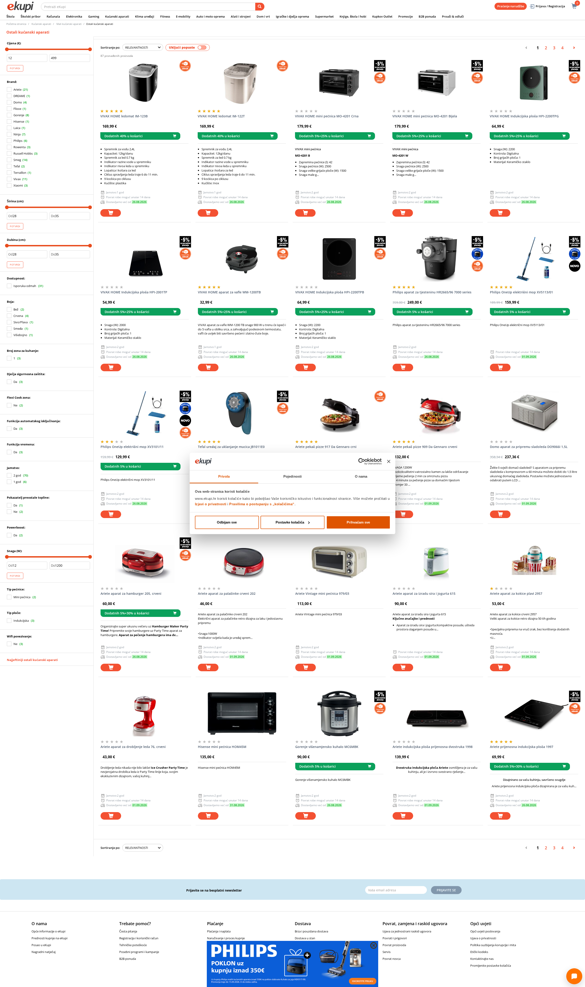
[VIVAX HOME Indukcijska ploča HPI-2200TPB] (339, 259)
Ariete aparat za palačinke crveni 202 (226, 593)
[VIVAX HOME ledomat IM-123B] (144, 83)
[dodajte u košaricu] (110, 213)
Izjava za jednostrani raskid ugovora (407, 931)
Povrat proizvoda (394, 945)
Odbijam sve (227, 522)
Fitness (165, 16)
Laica (16, 128)
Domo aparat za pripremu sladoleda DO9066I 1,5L (529, 447)
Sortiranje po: (110, 47)
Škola (10, 16)
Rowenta (19, 147)
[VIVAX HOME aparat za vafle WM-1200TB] (242, 259)
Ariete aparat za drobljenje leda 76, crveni (133, 747)
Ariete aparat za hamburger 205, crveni (131, 593)
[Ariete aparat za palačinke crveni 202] (242, 560)
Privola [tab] (224, 476)
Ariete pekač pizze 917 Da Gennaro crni (325, 447)
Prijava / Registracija (550, 6)
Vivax (17, 179)
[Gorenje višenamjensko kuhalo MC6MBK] (339, 713)
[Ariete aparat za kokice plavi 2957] (534, 560)
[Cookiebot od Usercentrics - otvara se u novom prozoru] (362, 461)
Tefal (16, 166)
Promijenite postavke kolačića (490, 965)
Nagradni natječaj (44, 952)
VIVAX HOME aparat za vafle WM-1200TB (229, 292)
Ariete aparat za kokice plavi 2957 (516, 593)
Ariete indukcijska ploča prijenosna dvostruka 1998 (433, 747)
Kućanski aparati (117, 16)
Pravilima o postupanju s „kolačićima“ (262, 504)
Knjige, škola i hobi (353, 16)
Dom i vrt (263, 16)
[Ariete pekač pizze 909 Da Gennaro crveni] (436, 413)
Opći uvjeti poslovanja (485, 931)
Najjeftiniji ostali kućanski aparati (32, 660)
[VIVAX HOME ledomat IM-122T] (241, 83)
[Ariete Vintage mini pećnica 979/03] (339, 560)
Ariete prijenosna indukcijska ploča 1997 (521, 747)
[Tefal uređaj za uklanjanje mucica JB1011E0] (242, 413)
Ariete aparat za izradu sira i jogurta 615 (424, 593)
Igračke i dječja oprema (292, 16)
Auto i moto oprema (210, 16)
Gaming (93, 16)
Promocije (405, 16)
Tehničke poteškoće (133, 945)
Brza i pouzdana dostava (311, 931)
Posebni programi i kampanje (139, 952)
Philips (17, 141)
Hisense (18, 121)
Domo (17, 102)
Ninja (17, 134)
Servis (387, 952)
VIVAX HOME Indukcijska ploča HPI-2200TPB (329, 292)
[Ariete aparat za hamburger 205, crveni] (144, 560)
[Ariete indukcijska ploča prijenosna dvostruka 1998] (436, 713)
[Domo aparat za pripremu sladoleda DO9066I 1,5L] (534, 413)
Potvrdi (15, 68)
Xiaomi (18, 185)
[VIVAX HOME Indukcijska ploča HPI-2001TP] (144, 259)
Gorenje (18, 115)
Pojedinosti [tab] (292, 476)
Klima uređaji (144, 16)
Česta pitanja (128, 931)
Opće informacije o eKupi (48, 931)
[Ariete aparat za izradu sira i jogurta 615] (436, 560)
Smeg (17, 160)
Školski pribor (31, 16)
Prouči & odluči (453, 16)
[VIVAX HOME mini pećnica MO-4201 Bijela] (436, 83)
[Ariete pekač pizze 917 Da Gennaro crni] (339, 413)
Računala (53, 16)
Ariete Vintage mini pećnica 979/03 (322, 593)
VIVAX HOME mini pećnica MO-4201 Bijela (424, 116)
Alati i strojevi (241, 16)
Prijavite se (446, 890)
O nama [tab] (361, 476)
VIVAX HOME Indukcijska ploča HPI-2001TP (134, 292)
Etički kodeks (479, 952)
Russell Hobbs (23, 153)
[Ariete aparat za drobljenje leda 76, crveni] (144, 713)
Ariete (17, 89)
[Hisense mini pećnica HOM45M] (242, 713)
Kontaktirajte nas (482, 959)
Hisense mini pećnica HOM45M (222, 747)
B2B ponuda (427, 16)
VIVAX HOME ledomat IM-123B (124, 116)
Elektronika (74, 16)
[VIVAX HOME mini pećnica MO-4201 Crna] (339, 83)
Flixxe (17, 109)
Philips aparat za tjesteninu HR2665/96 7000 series (432, 292)
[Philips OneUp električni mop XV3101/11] (144, 413)
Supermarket (324, 16)
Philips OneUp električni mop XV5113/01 (521, 292)
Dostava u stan (305, 938)
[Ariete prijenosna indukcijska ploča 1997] (534, 713)
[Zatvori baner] (388, 461)
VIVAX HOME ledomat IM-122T (221, 116)
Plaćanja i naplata (219, 931)
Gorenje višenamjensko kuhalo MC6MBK (326, 747)
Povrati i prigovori (395, 938)
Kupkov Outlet (382, 16)
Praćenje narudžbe (510, 6)
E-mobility (183, 16)
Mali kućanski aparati (69, 24)
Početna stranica (16, 24)
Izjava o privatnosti (483, 938)
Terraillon (19, 173)
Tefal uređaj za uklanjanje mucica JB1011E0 (231, 447)
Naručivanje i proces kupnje (226, 938)
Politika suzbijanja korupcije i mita (493, 945)
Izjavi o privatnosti (210, 504)
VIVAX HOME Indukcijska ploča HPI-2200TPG (524, 116)
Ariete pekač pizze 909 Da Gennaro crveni (425, 447)
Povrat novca (392, 959)
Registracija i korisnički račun (138, 938)
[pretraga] (259, 7)
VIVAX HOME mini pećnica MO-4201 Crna (327, 116)
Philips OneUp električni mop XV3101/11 (132, 447)
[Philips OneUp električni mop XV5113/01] (534, 259)
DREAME (19, 96)
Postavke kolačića (290, 522)
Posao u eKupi (41, 945)
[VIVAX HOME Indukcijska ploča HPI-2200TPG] (533, 83)
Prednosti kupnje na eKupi (49, 938)
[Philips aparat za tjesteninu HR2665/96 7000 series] (436, 259)
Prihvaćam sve (358, 522)
